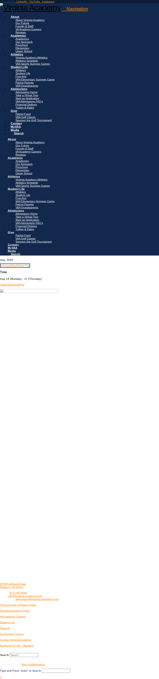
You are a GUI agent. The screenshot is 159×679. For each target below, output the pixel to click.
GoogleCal (17, 284)
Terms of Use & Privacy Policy (18, 604)
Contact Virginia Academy (15, 639)
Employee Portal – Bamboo (17, 645)
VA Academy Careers (13, 616)
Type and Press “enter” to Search (20, 670)
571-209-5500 (18, 592)
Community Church (12, 634)
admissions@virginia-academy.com (37, 599)
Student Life (7, 622)
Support (5, 628)
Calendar (5, 284)
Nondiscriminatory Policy (15, 610)
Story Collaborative (33, 664)
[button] (74, 8)
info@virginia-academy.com (25, 596)
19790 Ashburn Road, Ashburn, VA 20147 (13, 585)
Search (4, 655)
